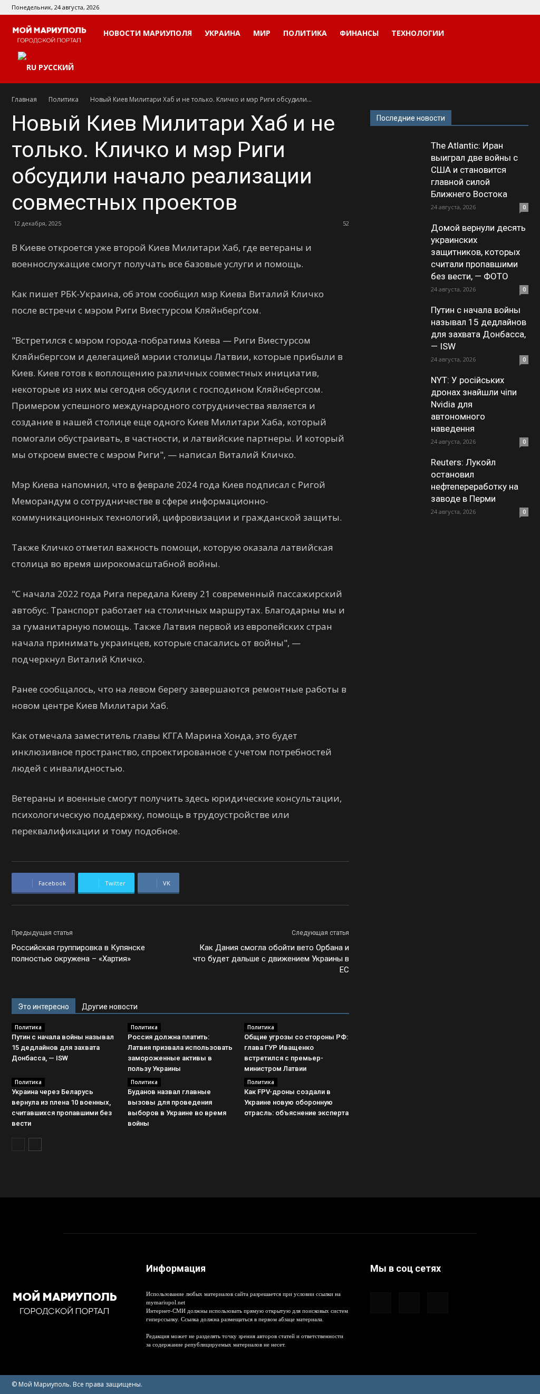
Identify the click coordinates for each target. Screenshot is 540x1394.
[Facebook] (486, 7)
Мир (262, 33)
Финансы (359, 33)
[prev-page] (18, 1144)
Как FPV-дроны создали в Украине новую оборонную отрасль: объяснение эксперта (296, 1102)
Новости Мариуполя (147, 33)
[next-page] (35, 1144)
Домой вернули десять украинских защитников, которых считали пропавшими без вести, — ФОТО (478, 251)
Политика (305, 33)
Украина (222, 33)
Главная (24, 99)
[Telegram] (503, 7)
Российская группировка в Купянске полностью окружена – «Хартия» (78, 953)
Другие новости (110, 1006)
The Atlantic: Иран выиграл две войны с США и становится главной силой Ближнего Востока (474, 169)
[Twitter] (520, 7)
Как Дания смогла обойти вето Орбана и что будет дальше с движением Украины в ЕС (271, 958)
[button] (515, 34)
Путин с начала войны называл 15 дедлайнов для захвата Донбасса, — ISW (63, 1047)
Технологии (417, 33)
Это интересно (43, 1006)
